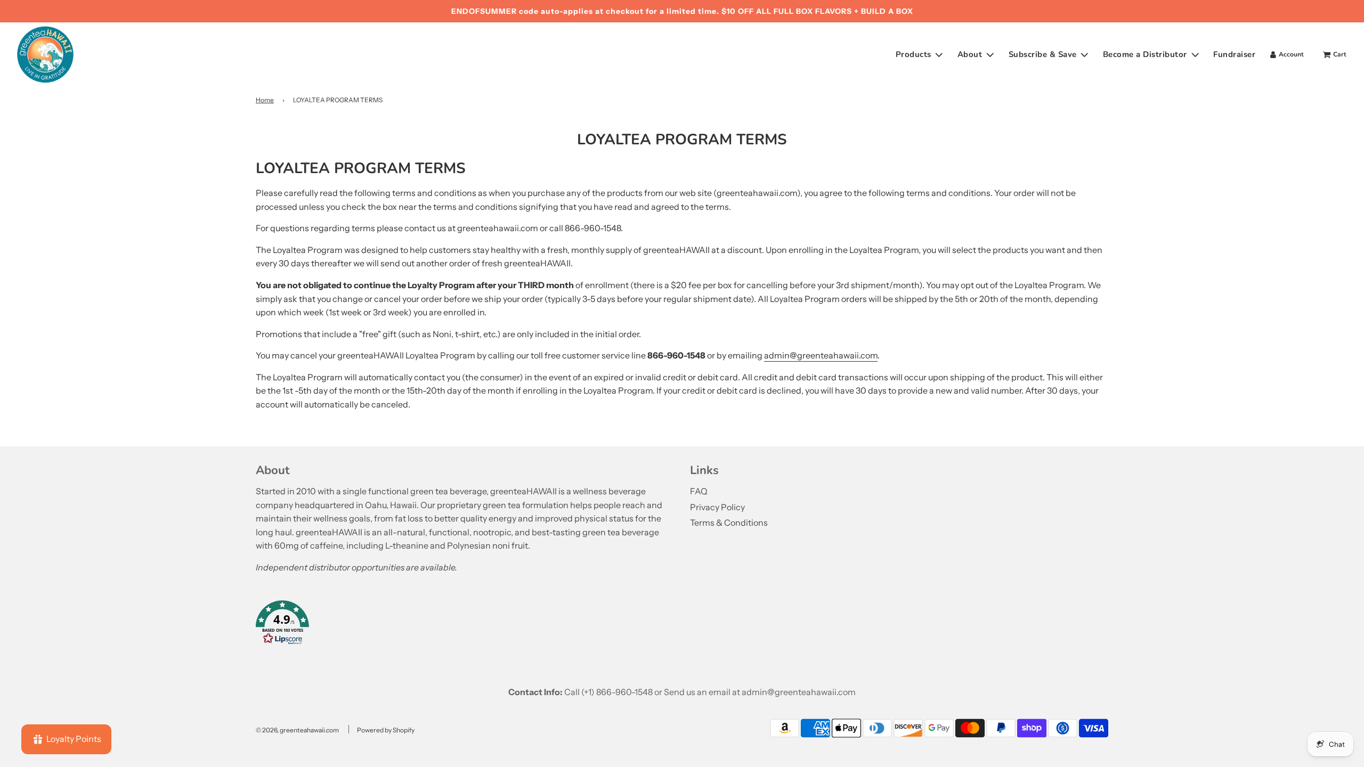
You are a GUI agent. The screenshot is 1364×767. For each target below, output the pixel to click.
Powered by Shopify (386, 730)
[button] (465, 625)
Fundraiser (1234, 54)
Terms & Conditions (729, 522)
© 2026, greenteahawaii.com (297, 730)
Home (265, 100)
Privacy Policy (717, 507)
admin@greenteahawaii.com (821, 355)
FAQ (699, 491)
